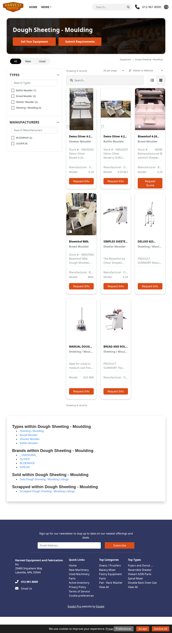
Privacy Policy (77, 587)
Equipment (125, 59)
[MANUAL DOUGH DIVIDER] (81, 321)
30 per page (110, 70)
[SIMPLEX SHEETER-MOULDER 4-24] (116, 216)
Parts (72, 578)
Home (33, 7)
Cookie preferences (81, 595)
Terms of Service (79, 591)
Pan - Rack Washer (111, 583)
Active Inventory (79, 583)
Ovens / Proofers (110, 565)
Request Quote (150, 183)
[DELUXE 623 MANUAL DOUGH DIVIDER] (150, 216)
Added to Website (143, 70)
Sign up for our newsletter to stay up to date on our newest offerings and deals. (86, 535)
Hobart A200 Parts (139, 574)
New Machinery (79, 570)
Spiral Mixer (135, 578)
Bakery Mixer (107, 570)
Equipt (100, 606)
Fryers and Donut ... (140, 565)
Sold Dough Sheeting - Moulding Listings (44, 479)
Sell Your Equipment (34, 41)
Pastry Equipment (110, 574)
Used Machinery (79, 574)
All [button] (15, 61)
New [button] (28, 61)
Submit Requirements (80, 41)
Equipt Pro (75, 606)
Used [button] (42, 61)
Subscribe (119, 545)
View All (104, 587)
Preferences (123, 629)
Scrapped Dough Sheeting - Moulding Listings (47, 491)
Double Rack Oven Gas (142, 583)
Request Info (81, 181)
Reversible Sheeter (140, 570)
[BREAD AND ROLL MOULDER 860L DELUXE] (116, 321)
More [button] (45, 7)
